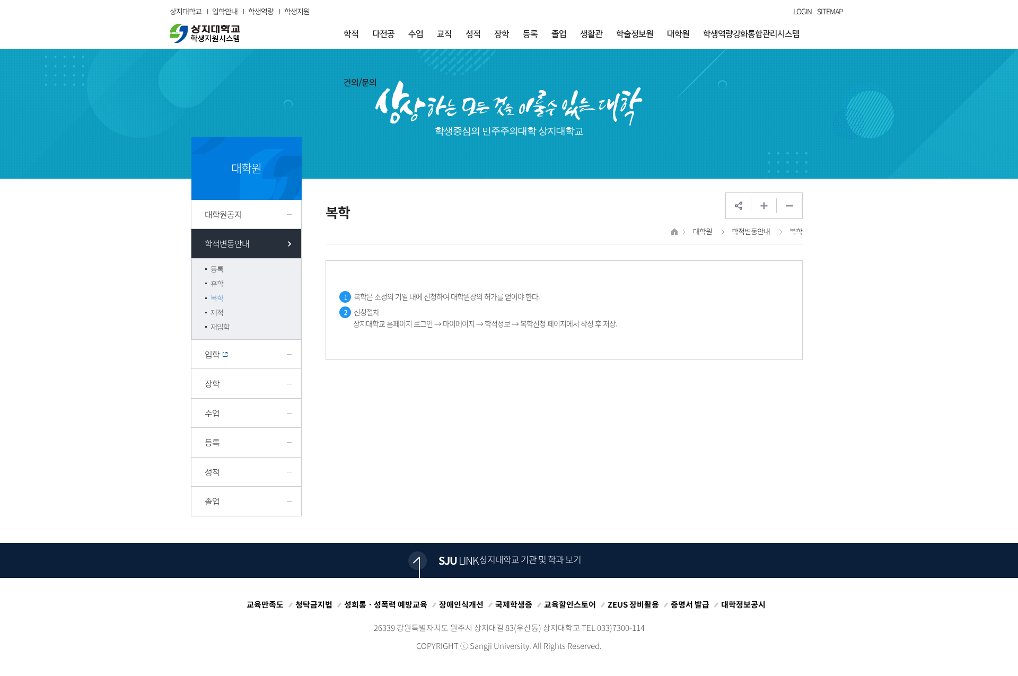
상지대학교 (185, 11)
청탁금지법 (313, 604)
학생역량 (261, 11)
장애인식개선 (461, 604)
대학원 (702, 231)
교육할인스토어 (570, 604)
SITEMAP (830, 11)
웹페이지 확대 (764, 205)
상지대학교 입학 (205, 33)
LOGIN (802, 11)
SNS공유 (738, 205)
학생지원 (297, 11)
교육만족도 (265, 604)
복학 (795, 231)
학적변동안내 (751, 231)
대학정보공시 (743, 604)
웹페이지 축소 (789, 205)
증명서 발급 (690, 604)
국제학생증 (513, 604)
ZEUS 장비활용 (633, 604)
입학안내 (225, 11)
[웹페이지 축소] (789, 205)
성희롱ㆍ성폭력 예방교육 (385, 604)
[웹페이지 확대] (764, 205)
